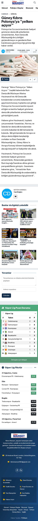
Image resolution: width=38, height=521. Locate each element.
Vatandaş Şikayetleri (10, 510)
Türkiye (31, 510)
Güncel (5, 8)
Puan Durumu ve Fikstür (26, 488)
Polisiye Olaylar (16, 8)
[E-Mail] (15, 196)
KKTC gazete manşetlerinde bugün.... (7, 221)
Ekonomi (29, 8)
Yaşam (20, 510)
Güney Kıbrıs (16, 512)
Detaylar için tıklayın (19, 360)
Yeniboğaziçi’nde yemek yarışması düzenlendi (26, 262)
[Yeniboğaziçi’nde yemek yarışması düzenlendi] (28, 255)
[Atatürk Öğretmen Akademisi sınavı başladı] (10, 255)
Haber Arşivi (10, 499)
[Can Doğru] (7, 193)
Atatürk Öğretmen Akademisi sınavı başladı (9, 262)
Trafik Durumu (10, 486)
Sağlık (24, 512)
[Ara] (35, 2)
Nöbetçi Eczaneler (7, 481)
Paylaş (6, 79)
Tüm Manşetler (11, 493)
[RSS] (21, 470)
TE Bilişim (24, 518)
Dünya (26, 510)
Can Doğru (18, 192)
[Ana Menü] (2, 3)
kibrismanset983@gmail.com (20, 462)
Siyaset (30, 507)
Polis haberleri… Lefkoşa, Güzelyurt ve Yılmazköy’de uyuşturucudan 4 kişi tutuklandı (9, 243)
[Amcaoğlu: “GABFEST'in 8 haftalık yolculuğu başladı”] (28, 233)
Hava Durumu (27, 480)
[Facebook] (17, 470)
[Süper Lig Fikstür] (35, 368)
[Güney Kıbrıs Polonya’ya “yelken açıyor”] (19, 66)
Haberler (4, 14)
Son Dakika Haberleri (25, 494)
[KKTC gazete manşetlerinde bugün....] (10, 213)
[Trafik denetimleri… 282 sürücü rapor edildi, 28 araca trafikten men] (28, 213)
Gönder (6, 295)
